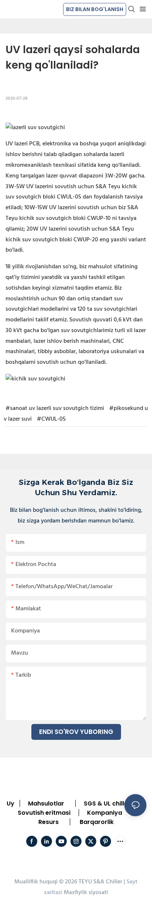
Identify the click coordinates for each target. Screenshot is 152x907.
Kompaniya (104, 812)
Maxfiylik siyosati (86, 892)
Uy (10, 803)
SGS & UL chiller (107, 803)
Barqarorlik (97, 822)
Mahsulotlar (46, 803)
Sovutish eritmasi (44, 812)
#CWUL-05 (51, 419)
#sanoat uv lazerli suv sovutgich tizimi (55, 408)
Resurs (48, 822)
